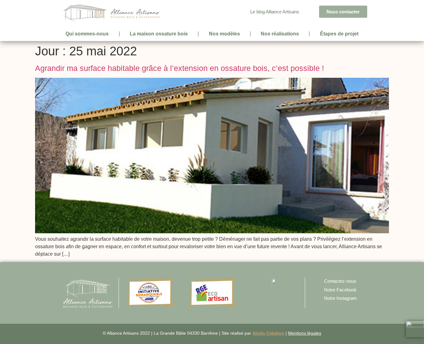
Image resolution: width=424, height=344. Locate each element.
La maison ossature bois (159, 33)
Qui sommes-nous (87, 33)
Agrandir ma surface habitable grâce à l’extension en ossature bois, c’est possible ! (179, 68)
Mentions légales (304, 333)
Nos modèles (224, 33)
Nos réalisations (280, 33)
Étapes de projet (339, 33)
